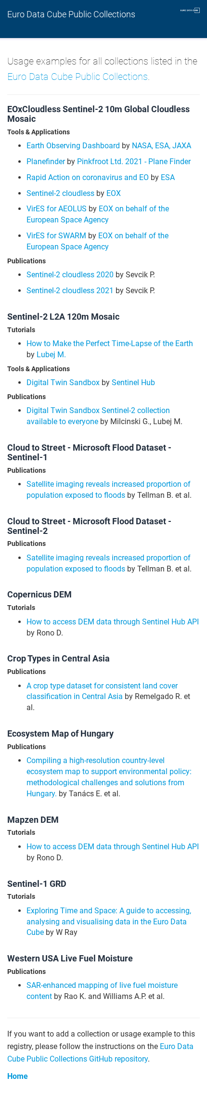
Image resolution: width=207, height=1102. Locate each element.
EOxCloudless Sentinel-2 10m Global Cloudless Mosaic (98, 114)
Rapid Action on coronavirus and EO (87, 177)
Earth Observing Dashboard (73, 145)
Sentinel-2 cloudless (60, 193)
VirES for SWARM (56, 235)
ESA (168, 177)
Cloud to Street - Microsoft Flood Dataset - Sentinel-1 (89, 452)
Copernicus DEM (39, 594)
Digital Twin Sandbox (63, 382)
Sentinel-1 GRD (36, 884)
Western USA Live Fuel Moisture (70, 958)
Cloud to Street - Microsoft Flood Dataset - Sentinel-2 (89, 526)
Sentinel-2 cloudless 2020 (70, 274)
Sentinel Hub (133, 382)
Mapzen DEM (33, 820)
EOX (113, 193)
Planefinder (45, 161)
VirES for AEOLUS (56, 208)
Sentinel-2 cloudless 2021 (70, 290)
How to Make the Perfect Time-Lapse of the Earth (109, 343)
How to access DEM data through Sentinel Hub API (112, 621)
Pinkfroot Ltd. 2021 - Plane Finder (134, 161)
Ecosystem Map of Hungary (60, 733)
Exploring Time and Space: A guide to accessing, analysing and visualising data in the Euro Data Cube (108, 921)
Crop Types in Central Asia (58, 658)
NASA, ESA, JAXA (161, 145)
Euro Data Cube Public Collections (71, 14)
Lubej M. (51, 354)
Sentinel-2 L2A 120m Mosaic (63, 316)
